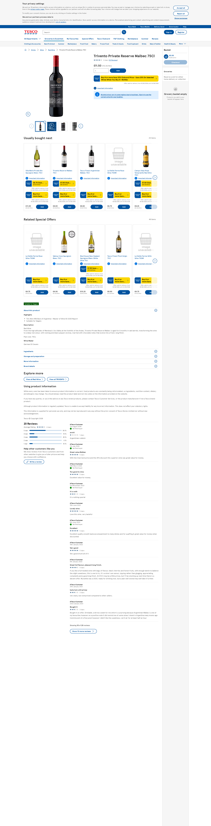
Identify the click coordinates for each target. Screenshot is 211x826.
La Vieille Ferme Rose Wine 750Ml (115, 171)
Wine (42, 50)
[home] (25, 50)
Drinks (33, 50)
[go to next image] (81, 126)
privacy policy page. (38, 9)
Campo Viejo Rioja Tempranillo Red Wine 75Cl (143, 172)
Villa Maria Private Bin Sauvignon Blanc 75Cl (34, 171)
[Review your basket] (166, 56)
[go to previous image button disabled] (31, 126)
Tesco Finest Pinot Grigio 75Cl (117, 257)
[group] (37, 177)
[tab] (40, 126)
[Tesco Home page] (30, 32)
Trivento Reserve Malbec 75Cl (62, 171)
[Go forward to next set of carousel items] (155, 177)
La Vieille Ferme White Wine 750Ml (143, 257)
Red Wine (51, 50)
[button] (132, 26)
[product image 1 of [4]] (56, 86)
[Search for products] (124, 32)
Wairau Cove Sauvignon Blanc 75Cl (62, 257)
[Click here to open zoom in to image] (28, 114)
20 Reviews (113, 60)
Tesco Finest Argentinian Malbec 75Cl (90, 171)
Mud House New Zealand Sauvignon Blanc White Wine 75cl (89, 258)
